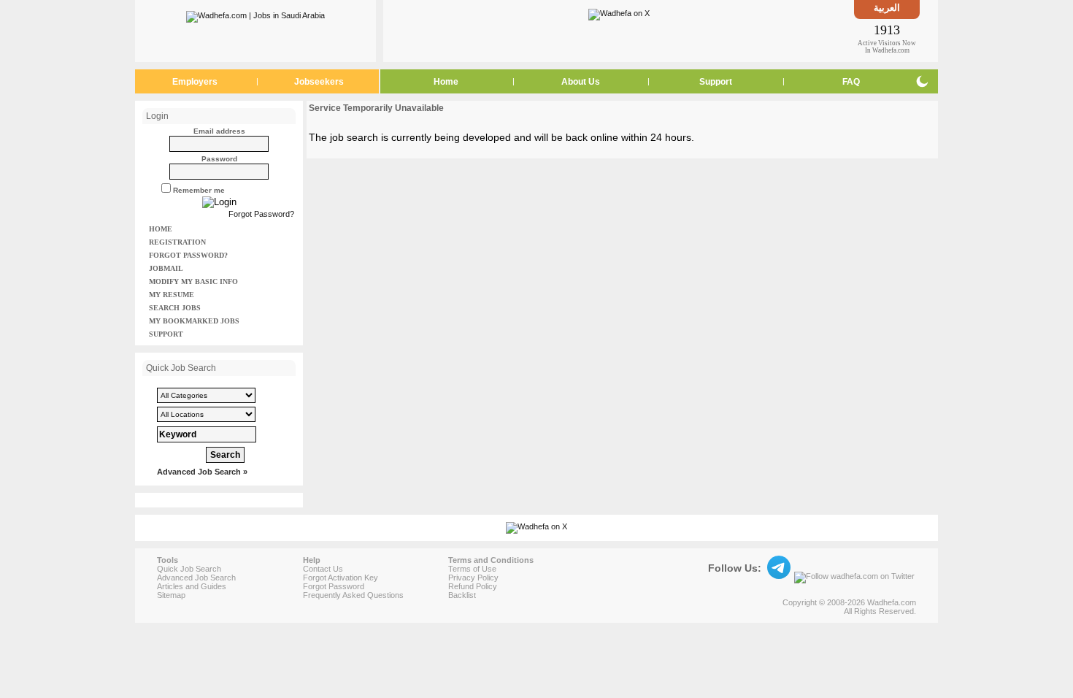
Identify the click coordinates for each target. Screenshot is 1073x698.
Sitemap (171, 595)
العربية (887, 7)
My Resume (171, 295)
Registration (177, 242)
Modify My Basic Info (193, 281)
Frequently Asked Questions (353, 595)
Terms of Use (472, 568)
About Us (580, 82)
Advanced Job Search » (202, 471)
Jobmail (166, 268)
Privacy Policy (473, 577)
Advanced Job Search (196, 577)
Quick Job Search (189, 568)
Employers (195, 82)
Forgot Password (333, 586)
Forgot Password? (261, 214)
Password (219, 159)
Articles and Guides (191, 586)
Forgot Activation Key (340, 577)
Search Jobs (175, 308)
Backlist (462, 595)
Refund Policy (472, 586)
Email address (219, 131)
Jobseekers (319, 82)
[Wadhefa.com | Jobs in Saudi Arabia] (255, 13)
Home (446, 82)
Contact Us (323, 568)
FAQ (851, 82)
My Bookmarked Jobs (194, 321)
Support (715, 82)
